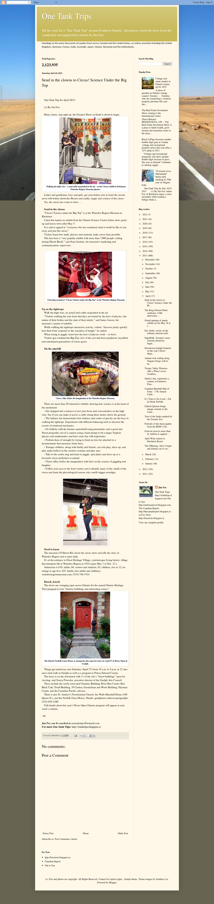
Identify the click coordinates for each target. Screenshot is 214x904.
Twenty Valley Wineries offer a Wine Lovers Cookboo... (156, 371)
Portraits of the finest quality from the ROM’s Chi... (158, 425)
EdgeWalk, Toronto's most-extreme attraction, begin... (158, 340)
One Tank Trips (67, 15)
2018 (145, 232)
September (150, 273)
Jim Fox (162, 487)
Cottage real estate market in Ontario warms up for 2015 (162, 82)
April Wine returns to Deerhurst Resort (155, 440)
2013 (145, 255)
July (147, 282)
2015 (145, 246)
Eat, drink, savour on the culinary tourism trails (156, 332)
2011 (145, 473)
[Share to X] (87, 735)
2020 (145, 223)
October (149, 268)
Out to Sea (50, 865)
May (147, 291)
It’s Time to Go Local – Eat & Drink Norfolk (158, 400)
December (150, 259)
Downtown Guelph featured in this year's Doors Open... (158, 350)
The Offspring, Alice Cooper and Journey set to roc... (158, 447)
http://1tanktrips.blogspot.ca (86, 726)
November (150, 264)
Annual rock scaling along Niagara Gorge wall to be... (157, 360)
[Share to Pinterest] (94, 735)
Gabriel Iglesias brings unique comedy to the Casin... (156, 409)
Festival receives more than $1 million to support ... (157, 432)
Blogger (112, 882)
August (149, 277)
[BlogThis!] (84, 735)
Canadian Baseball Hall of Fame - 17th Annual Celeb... (157, 391)
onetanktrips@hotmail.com (85, 723)
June (147, 286)
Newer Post (48, 833)
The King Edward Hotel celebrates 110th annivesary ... (156, 313)
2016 (145, 241)
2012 (145, 469)
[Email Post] (75, 735)
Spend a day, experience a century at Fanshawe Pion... (157, 381)
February (149, 459)
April (148, 295)
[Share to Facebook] (90, 735)
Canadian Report (53, 861)
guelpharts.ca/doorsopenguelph (111, 698)
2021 (145, 219)
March (148, 454)
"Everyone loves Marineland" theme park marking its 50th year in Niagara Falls (156, 178)
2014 (145, 251)
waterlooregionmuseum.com (57, 574)
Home (86, 833)
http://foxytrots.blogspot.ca (57, 857)
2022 (145, 214)
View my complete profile (151, 522)
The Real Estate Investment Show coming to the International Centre (155, 113)
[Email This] (81, 735)
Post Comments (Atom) (66, 839)
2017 (145, 237)
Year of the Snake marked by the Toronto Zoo (158, 418)
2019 (145, 228)
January (149, 463)
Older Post (123, 833)
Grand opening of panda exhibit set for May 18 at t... (157, 323)
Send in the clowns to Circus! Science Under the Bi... (158, 302)
